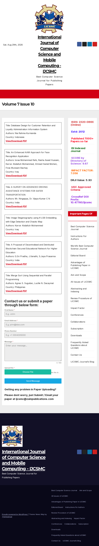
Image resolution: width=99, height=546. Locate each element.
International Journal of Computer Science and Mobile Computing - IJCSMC (49, 54)
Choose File (28, 372)
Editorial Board (78, 255)
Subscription (77, 328)
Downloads (76, 335)
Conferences (77, 315)
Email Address (11, 320)
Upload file (10, 368)
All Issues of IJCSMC (81, 282)
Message (9, 342)
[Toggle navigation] (50, 94)
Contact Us (76, 355)
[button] (95, 94)
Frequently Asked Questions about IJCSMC (79, 345)
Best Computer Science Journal (64, 490)
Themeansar (7, 517)
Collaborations (78, 321)
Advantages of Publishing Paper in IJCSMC (80, 265)
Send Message (33, 381)
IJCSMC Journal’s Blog (82, 361)
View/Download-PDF (16, 141)
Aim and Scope (78, 275)
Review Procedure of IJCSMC (63, 513)
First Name (10, 310)
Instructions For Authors (75, 507)
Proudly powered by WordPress (15, 514)
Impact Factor (78, 308)
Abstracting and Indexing (61, 518)
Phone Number (11, 331)
